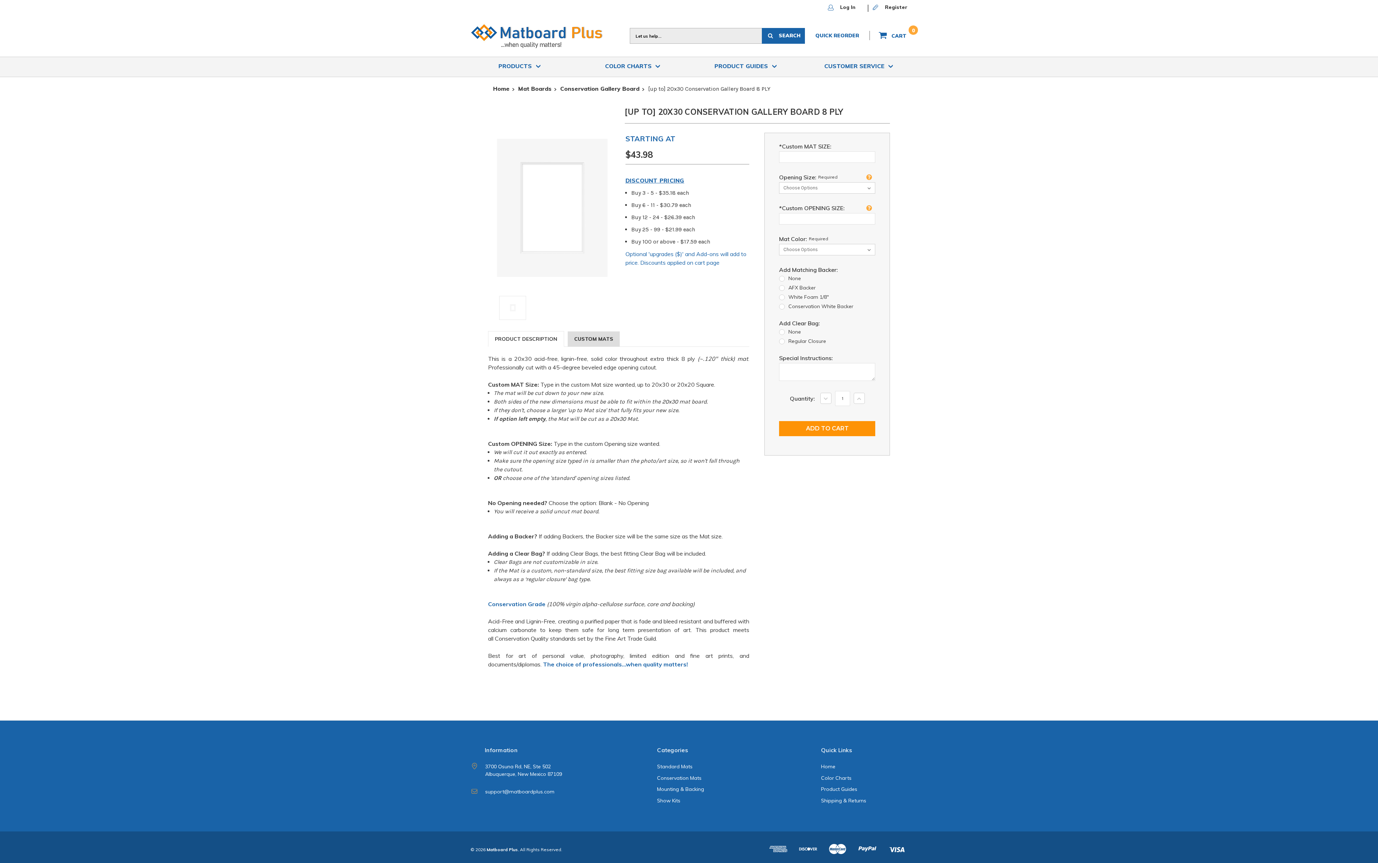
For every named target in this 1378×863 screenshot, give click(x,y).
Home (828, 766)
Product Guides (742, 66)
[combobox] (696, 36)
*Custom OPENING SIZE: (812, 208)
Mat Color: (803, 238)
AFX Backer (802, 287)
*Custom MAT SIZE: (805, 146)
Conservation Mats (679, 778)
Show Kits (668, 800)
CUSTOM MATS (593, 339)
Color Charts (629, 66)
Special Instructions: (806, 358)
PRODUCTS (516, 66)
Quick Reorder (837, 35)
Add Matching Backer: (808, 269)
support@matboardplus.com (519, 791)
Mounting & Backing (680, 789)
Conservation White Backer (820, 306)
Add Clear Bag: (799, 323)
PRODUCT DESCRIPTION (526, 339)
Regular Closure (807, 341)
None (794, 278)
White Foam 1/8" (808, 297)
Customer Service (855, 66)
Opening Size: (808, 177)
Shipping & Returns (843, 800)
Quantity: (802, 398)
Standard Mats (675, 766)
